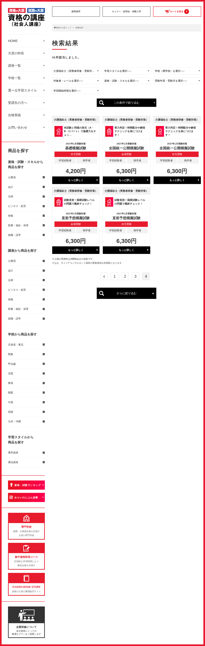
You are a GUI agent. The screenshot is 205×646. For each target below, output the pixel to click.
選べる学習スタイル (22, 90)
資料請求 (75, 11)
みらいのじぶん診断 (26, 497)
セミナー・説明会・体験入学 (126, 11)
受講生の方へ (17, 102)
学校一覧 (14, 78)
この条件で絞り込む (126, 102)
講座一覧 (14, 65)
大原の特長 (16, 53)
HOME (13, 41)
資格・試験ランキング (27, 485)
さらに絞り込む (126, 293)
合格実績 (14, 115)
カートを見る (178, 11)
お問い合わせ (17, 127)
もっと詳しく (75, 180)
